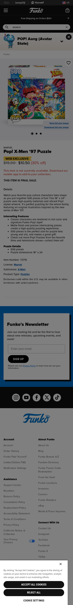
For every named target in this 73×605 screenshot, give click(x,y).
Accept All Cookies (33, 584)
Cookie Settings (33, 600)
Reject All (34, 592)
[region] (34, 582)
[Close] (61, 564)
